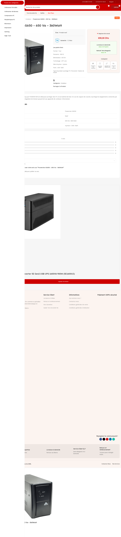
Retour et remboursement (52, 301)
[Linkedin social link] (73, 86)
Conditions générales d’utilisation (79, 308)
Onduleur (28, 19)
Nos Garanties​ (48, 304)
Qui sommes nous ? (75, 298)
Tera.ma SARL (26, 464)
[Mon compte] (118, 2)
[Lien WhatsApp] (75, 86)
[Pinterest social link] (71, 86)
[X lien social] (69, 86)
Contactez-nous (74, 301)
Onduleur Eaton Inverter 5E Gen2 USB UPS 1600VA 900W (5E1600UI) (41, 274)
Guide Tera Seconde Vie (51, 308)
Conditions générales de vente (78, 304)
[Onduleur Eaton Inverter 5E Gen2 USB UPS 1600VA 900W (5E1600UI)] (33, 212)
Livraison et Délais (49, 298)
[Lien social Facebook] (67, 86)
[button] (63, 281)
